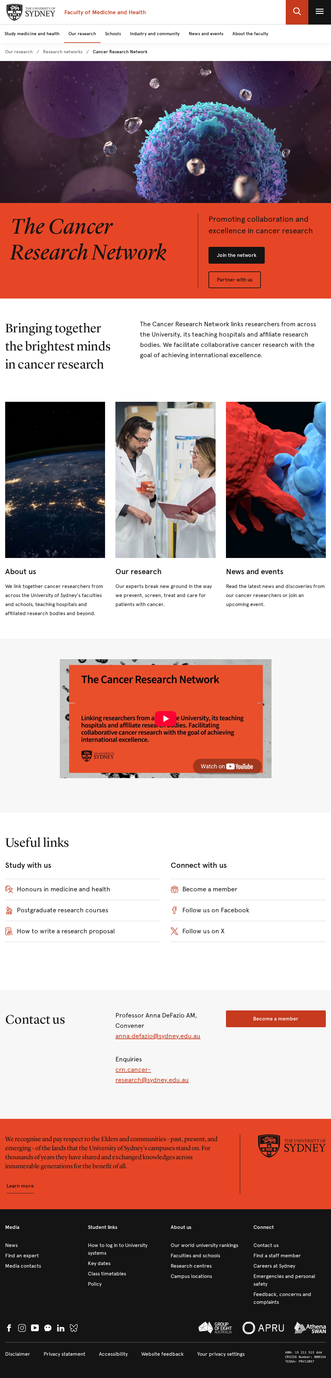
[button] (297, 12)
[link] (19, 52)
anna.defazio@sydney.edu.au (157, 1036)
